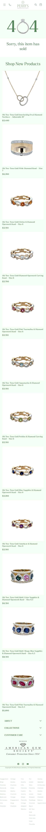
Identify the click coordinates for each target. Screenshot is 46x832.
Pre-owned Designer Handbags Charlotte (32, 797)
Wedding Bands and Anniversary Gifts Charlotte (3, 800)
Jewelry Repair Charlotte (40, 794)
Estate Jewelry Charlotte (13, 791)
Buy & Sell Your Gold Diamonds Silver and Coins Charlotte (32, 815)
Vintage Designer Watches (24, 806)
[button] (4, 4)
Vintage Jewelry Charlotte (13, 782)
